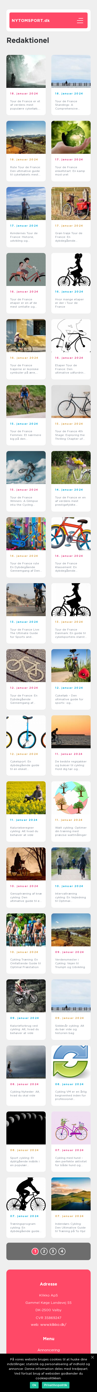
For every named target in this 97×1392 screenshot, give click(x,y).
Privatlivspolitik (55, 1385)
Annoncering (48, 1350)
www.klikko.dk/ (53, 1325)
